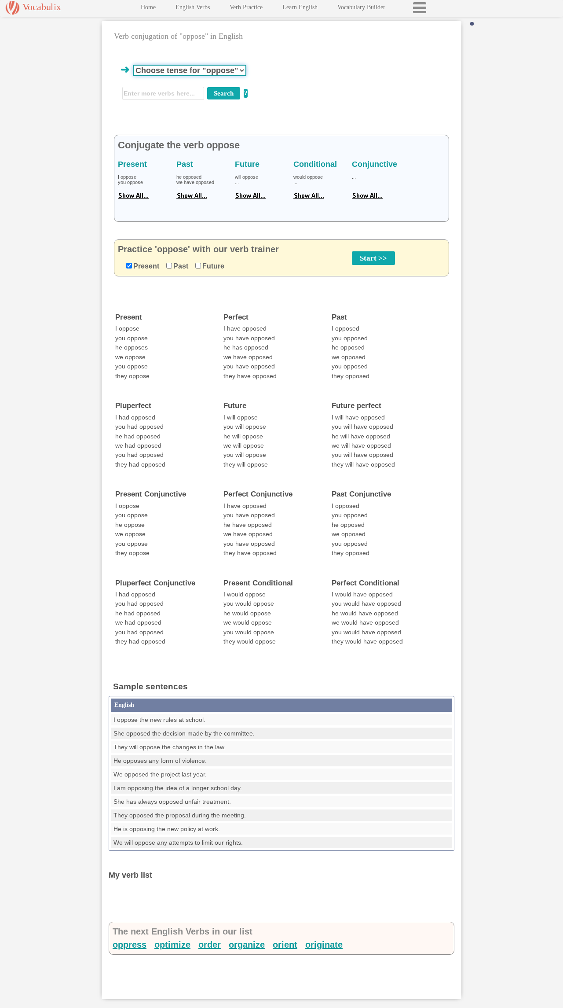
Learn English (300, 7)
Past (180, 266)
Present (146, 266)
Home (148, 7)
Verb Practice (246, 7)
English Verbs (192, 7)
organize (247, 944)
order (209, 944)
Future (213, 266)
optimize (172, 944)
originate (324, 944)
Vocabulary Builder (361, 7)
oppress (129, 944)
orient (285, 944)
